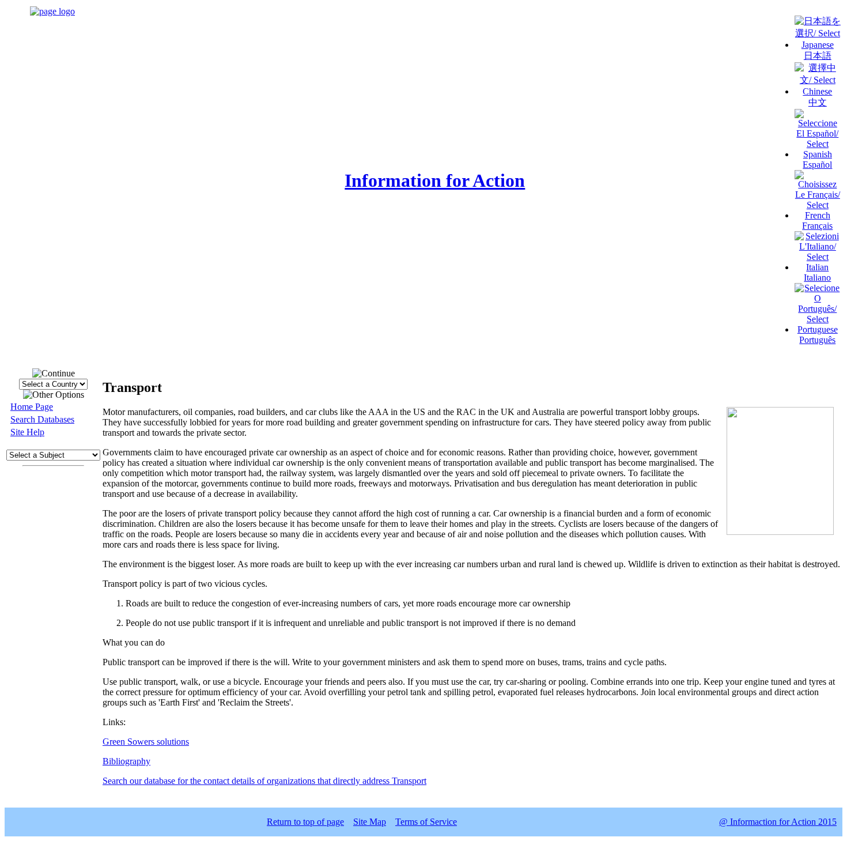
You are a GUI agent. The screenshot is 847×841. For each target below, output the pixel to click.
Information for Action (435, 180)
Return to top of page (305, 822)
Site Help (27, 432)
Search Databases (42, 419)
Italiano (817, 277)
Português (817, 340)
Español (817, 164)
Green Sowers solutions (146, 741)
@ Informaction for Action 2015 (778, 822)
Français (817, 226)
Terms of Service (426, 822)
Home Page (31, 407)
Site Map (369, 822)
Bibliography (126, 761)
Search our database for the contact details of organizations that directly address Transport (264, 781)
